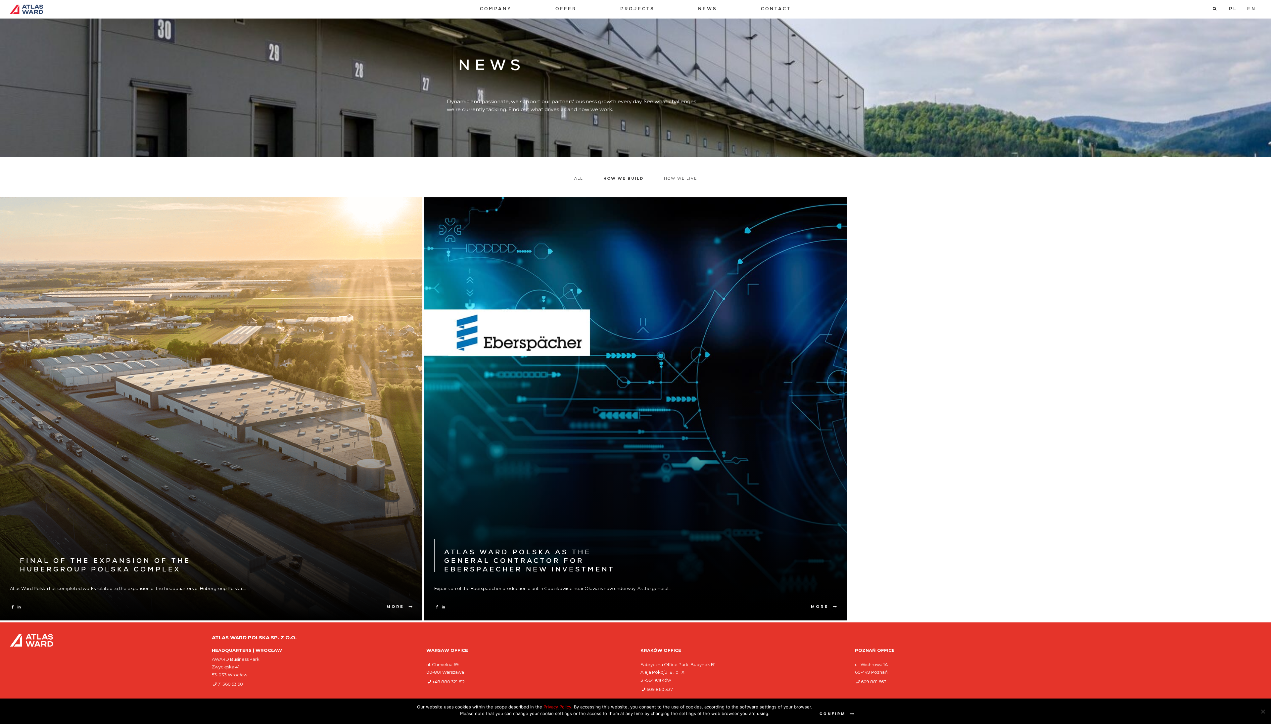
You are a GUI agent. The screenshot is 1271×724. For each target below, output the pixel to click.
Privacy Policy (557, 706)
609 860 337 (659, 689)
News (707, 9)
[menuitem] (496, 9)
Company (496, 9)
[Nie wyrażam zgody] (1262, 711)
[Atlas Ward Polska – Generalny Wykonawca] (26, 9)
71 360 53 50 (230, 684)
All (578, 178)
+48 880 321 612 (448, 681)
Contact (776, 9)
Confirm (833, 713)
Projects (637, 9)
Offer (566, 9)
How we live (680, 178)
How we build (623, 178)
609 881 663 (873, 681)
